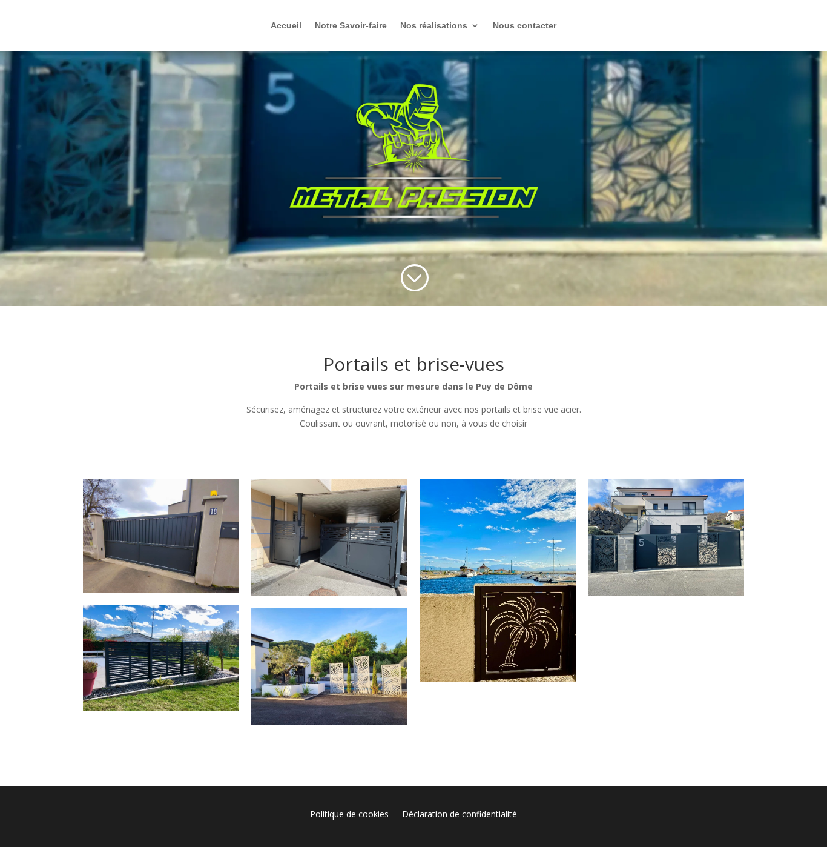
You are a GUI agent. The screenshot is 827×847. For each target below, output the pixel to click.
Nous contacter (524, 25)
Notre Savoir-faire (351, 25)
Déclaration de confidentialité (459, 815)
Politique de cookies (349, 815)
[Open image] (161, 536)
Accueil (286, 25)
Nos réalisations (433, 25)
